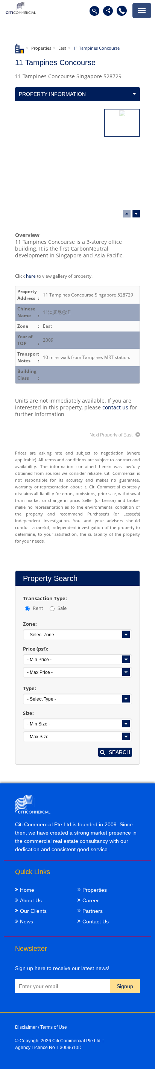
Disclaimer (26, 1027)
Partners (92, 911)
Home (27, 890)
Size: (28, 713)
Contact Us (95, 921)
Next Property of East (112, 435)
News (26, 921)
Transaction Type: (45, 598)
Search (119, 752)
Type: (29, 688)
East (62, 48)
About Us (31, 900)
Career (90, 900)
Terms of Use (53, 1027)
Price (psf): (35, 648)
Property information (52, 94)
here (31, 276)
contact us (115, 407)
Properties (41, 48)
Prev (136, 213)
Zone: (30, 623)
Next (127, 213)
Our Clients (33, 911)
